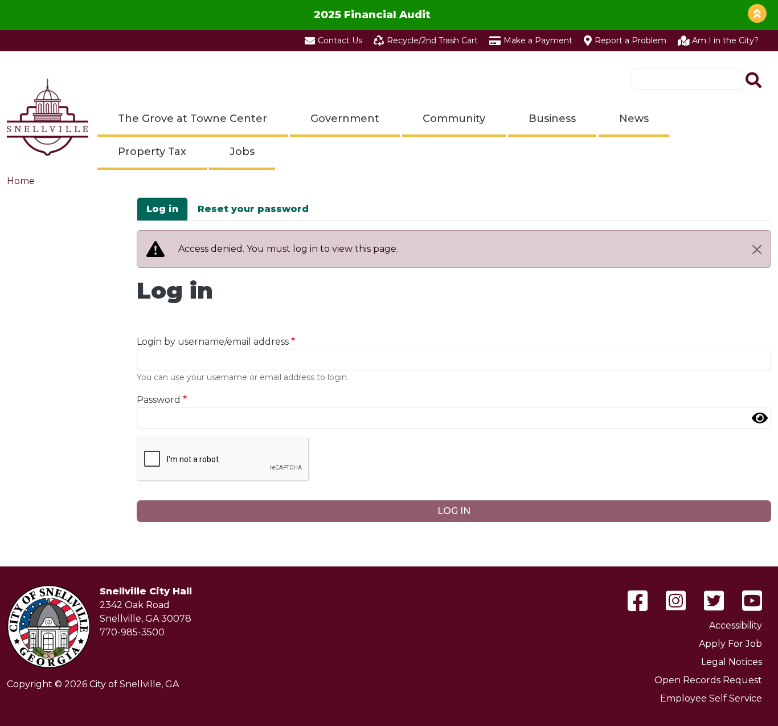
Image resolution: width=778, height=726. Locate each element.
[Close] (757, 250)
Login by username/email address (213, 341)
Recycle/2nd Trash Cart (432, 40)
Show (759, 418)
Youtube (752, 601)
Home (21, 181)
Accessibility (735, 625)
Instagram (676, 601)
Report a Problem (630, 40)
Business (552, 118)
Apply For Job (730, 643)
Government (344, 118)
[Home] (47, 117)
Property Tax (152, 151)
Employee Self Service (711, 698)
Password (159, 399)
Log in (162, 208)
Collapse (757, 13)
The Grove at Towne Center (192, 118)
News (634, 118)
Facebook (638, 601)
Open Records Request (708, 680)
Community (454, 118)
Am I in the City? (725, 40)
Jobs (242, 151)
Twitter (714, 601)
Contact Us (340, 40)
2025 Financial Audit (372, 14)
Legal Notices (731, 661)
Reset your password (253, 208)
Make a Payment (537, 40)
